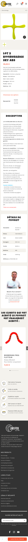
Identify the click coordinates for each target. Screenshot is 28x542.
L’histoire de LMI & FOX (7, 478)
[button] (12, 370)
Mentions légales (5, 503)
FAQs (2, 480)
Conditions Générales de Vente (9, 506)
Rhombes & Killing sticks (7, 470)
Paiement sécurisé (5, 498)
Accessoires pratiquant (7, 465)
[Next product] (26, 10)
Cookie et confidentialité (7, 501)
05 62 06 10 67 (14, 302)
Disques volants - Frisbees (8, 458)
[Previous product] (25, 10)
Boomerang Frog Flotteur (11, 356)
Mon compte (4, 485)
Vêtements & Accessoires (7, 468)
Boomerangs (4, 455)
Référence (6, 259)
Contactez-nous (5, 490)
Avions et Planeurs (5, 460)
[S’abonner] (24, 520)
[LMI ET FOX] (6, 4)
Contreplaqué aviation (6, 463)
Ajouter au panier (17, 539)
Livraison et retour (5, 483)
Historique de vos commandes (9, 488)
